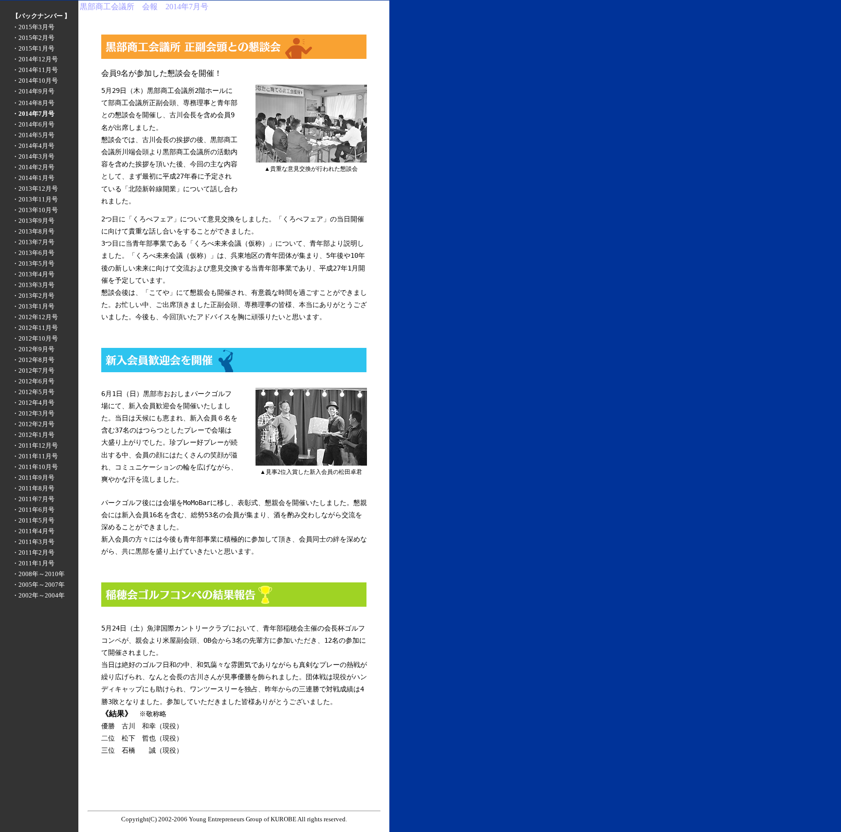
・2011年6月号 (33, 509)
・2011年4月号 (33, 531)
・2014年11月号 (35, 69)
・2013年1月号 (33, 306)
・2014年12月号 (35, 59)
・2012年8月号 (33, 359)
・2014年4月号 (33, 145)
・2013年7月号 (33, 242)
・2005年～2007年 (38, 584)
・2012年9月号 (33, 349)
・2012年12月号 (35, 317)
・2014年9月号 (33, 91)
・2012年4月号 (33, 402)
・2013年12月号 (35, 188)
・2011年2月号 (33, 552)
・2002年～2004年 (38, 595)
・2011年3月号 (33, 541)
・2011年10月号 (35, 466)
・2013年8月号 (33, 231)
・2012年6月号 (33, 381)
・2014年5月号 (33, 135)
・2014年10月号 (35, 80)
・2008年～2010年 (38, 574)
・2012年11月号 (35, 327)
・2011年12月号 (35, 445)
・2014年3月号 (33, 156)
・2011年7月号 (33, 499)
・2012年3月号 (33, 413)
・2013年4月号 (33, 274)
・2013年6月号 (33, 252)
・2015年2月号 (33, 37)
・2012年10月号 (35, 338)
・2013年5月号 (33, 263)
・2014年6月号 (33, 124)
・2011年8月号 (33, 488)
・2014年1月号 (33, 177)
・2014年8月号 (33, 103)
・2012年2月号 (33, 424)
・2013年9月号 (33, 220)
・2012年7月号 (33, 370)
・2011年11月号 (35, 456)
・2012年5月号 (33, 392)
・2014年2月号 (33, 167)
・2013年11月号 (35, 199)
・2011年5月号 (33, 520)
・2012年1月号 (33, 434)
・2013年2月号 (33, 295)
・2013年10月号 (35, 210)
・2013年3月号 (33, 285)
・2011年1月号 (33, 563)
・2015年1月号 (33, 48)
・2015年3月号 (33, 27)
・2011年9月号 (33, 477)
